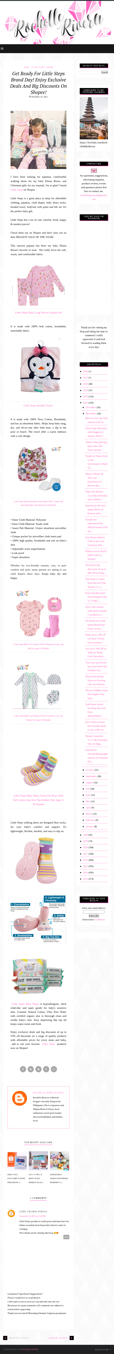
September (91, 776)
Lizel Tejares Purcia (33, 1211)
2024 (85, 383)
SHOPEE (50, 67)
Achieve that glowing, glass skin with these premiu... (96, 446)
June (88, 794)
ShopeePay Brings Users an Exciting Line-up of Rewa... (95, 680)
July (88, 788)
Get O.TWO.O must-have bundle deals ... (37, 1178)
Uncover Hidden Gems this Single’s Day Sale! (96, 694)
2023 (85, 390)
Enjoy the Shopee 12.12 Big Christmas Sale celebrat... (96, 495)
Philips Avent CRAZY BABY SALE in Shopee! (96, 555)
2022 (85, 396)
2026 (85, 371)
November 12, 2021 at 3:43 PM (32, 1216)
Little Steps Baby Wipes (25, 1003)
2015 (85, 866)
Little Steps (38, 67)
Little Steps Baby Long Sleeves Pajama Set (38, 312)
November (91, 413)
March (89, 813)
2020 (85, 834)
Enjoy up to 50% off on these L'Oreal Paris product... (95, 638)
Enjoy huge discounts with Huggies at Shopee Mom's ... (96, 432)
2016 (85, 859)
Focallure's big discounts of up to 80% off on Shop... (95, 569)
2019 (85, 841)
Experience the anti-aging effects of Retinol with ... (95, 509)
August (90, 782)
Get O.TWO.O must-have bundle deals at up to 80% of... (95, 726)
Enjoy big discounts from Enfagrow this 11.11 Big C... (96, 596)
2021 (85, 402)
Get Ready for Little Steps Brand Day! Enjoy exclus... (95, 624)
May (88, 801)
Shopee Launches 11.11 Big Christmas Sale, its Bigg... (96, 740)
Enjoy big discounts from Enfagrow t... (16, 1178)
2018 (85, 847)
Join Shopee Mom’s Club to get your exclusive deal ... (95, 541)
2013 (85, 878)
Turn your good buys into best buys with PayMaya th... (96, 666)
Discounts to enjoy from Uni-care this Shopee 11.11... (95, 582)
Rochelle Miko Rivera (48, 1092)
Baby (26, 67)
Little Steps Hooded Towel (38, 405)
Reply (66, 1237)
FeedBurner (99, 919)
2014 (85, 872)
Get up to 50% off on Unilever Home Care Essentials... (95, 652)
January (90, 826)
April (88, 807)
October (90, 769)
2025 (85, 377)
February (90, 820)
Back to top (102, 1350)
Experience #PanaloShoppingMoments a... (59, 1178)
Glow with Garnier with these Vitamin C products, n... (96, 610)
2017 (85, 853)
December (91, 407)
